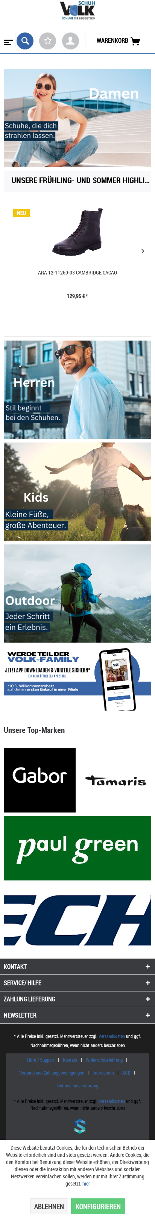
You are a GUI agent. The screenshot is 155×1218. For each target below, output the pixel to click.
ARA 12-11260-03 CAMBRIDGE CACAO (77, 272)
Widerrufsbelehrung (104, 1059)
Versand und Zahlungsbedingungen (51, 1072)
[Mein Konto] (70, 40)
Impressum (103, 1072)
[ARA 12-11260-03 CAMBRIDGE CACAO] (77, 231)
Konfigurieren (98, 1206)
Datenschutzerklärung (77, 1085)
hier (86, 1183)
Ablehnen (49, 1206)
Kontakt (70, 1059)
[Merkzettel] (47, 40)
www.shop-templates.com (77, 1127)
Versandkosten (112, 1036)
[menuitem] (7, 40)
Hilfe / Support (41, 1059)
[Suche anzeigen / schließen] (25, 40)
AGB (126, 1072)
